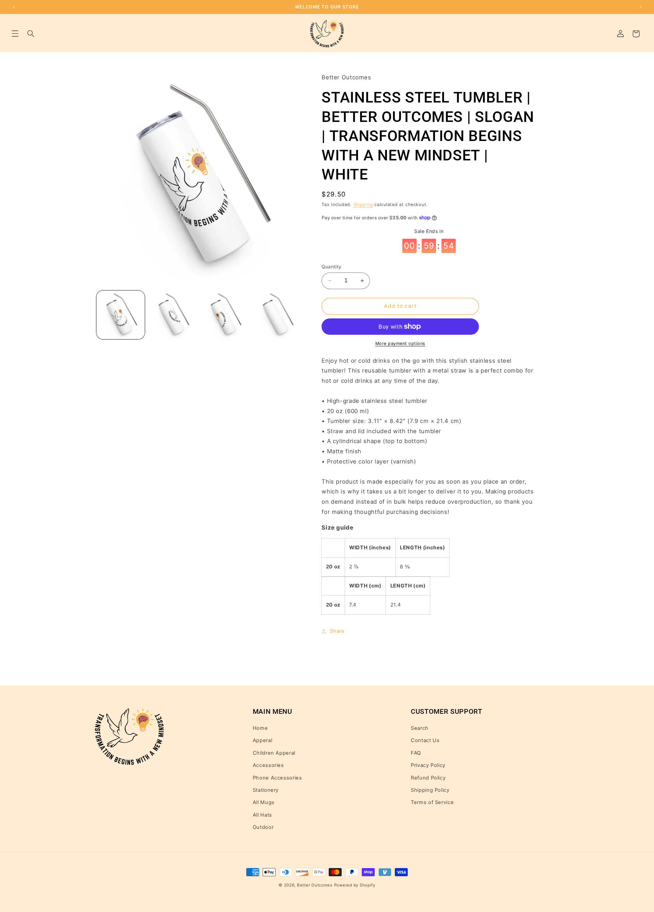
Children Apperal (274, 753)
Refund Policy (428, 778)
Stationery (266, 790)
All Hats (262, 815)
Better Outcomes (314, 885)
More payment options (400, 343)
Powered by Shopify (354, 885)
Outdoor (263, 827)
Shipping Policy (430, 790)
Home (260, 728)
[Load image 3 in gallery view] (225, 314)
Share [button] (337, 631)
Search (420, 728)
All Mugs (264, 803)
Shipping (363, 204)
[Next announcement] (640, 7)
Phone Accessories (277, 778)
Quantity (331, 266)
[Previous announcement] (13, 7)
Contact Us (425, 741)
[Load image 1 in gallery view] (120, 314)
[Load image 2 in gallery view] (173, 314)
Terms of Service (432, 803)
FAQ (416, 753)
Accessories (268, 765)
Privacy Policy (428, 765)
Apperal (262, 741)
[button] (15, 34)
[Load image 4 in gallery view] (277, 314)
